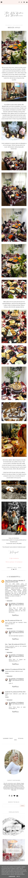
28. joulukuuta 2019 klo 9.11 (19, 644)
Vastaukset (9, 601)
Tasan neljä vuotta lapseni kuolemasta (14, 851)
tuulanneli (7, 691)
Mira (6, 620)
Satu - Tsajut (8, 644)
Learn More (12, 876)
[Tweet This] (14, 569)
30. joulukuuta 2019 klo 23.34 (18, 691)
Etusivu (20, 738)
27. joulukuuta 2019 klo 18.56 (15, 581)
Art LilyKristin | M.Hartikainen (16, 603)
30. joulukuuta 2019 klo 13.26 (17, 669)
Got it (18, 876)
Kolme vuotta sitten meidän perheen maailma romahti (14, 827)
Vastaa (7, 598)
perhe (19, 567)
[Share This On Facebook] (12, 569)
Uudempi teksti (8, 738)
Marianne (7, 669)
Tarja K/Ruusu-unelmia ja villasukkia (14, 580)
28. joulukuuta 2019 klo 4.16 (15, 620)
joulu (15, 567)
